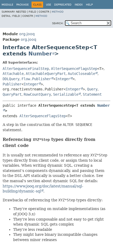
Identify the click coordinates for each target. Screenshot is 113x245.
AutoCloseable (81, 74)
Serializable (65, 94)
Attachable (13, 74)
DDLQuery (11, 79)
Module (7, 4)
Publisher (12, 84)
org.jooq (27, 34)
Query (92, 89)
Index (79, 4)
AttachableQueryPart (46, 74)
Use (48, 4)
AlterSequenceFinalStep (26, 69)
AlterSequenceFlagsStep (74, 69)
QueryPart (12, 94)
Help (89, 4)
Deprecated (62, 4)
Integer (62, 79)
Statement (92, 94)
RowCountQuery (37, 94)
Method (58, 11)
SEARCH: (58, 23)
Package (22, 4)
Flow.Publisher (36, 79)
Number (40, 53)
